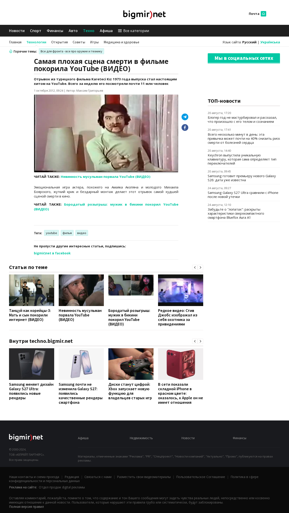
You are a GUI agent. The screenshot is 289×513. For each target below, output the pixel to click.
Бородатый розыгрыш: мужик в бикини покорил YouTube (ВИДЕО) (129, 317)
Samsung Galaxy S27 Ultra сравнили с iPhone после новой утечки (243, 194)
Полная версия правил (26, 506)
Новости (17, 30)
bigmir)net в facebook (52, 253)
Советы (79, 42)
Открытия (59, 42)
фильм (67, 233)
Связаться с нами (98, 477)
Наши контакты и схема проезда (34, 477)
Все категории (136, 30)
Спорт (35, 30)
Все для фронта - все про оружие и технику (71, 51)
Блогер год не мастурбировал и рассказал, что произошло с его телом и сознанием (242, 119)
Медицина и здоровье (121, 42)
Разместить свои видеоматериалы (144, 477)
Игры (94, 42)
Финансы (55, 30)
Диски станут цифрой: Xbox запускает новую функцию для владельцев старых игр (130, 391)
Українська (270, 42)
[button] (195, 267)
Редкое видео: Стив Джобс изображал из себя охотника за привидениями (177, 317)
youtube (51, 233)
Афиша (106, 30)
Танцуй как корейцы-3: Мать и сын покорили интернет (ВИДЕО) (30, 315)
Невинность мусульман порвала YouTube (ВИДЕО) (105, 176)
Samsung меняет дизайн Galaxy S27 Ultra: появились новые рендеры (31, 391)
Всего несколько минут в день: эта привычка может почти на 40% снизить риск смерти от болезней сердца (244, 138)
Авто (73, 30)
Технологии (36, 42)
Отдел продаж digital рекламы (62, 487)
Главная (15, 42)
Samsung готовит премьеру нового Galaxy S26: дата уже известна (242, 178)
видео (81, 233)
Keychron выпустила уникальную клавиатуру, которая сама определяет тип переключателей (242, 159)
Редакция (72, 477)
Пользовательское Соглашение (200, 477)
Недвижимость (141, 438)
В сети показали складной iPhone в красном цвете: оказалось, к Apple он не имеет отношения (180, 393)
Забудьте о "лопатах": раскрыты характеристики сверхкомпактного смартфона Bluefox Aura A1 (236, 213)
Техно (88, 30)
